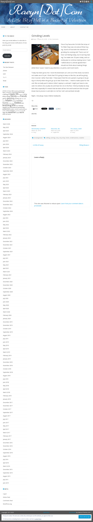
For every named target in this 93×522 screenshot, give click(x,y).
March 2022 (6, 231)
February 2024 (7, 154)
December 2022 (7, 201)
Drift (4, 74)
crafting (48, 138)
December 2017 (7, 402)
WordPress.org (7, 504)
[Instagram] (84, 1)
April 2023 (6, 188)
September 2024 (8, 134)
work (22, 112)
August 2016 (6, 456)
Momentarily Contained (38, 129)
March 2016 (6, 466)
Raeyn (34, 39)
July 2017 (5, 419)
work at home (7, 114)
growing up (17, 98)
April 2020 (6, 308)
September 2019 (8, 332)
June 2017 (6, 422)
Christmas (16, 91)
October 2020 (7, 288)
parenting (21, 107)
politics (12, 109)
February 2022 (7, 235)
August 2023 (6, 174)
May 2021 (6, 265)
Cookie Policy (37, 519)
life (14, 105)
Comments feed (8, 500)
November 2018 (8, 365)
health (8, 100)
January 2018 (7, 399)
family (14, 96)
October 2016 (7, 449)
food (18, 96)
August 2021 (6, 255)
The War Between (8, 67)
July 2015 (5, 479)
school (16, 109)
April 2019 (6, 349)
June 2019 (6, 342)
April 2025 (6, 131)
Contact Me (24, 27)
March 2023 (6, 191)
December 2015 (7, 469)
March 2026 (6, 124)
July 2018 (5, 379)
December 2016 (7, 443)
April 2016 (6, 463)
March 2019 (6, 352)
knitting (7, 105)
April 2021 (6, 268)
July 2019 (5, 339)
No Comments (54, 39)
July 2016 (5, 459)
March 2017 (6, 432)
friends (23, 96)
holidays (20, 101)
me (17, 105)
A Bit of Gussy (39, 145)
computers (8, 92)
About (12, 27)
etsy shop (62, 138)
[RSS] (88, 1)
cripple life (13, 94)
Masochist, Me (55, 129)
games (5, 98)
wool (17, 112)
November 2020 (8, 285)
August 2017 (6, 416)
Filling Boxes (83, 145)
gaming (10, 98)
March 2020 (6, 312)
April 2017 (6, 429)
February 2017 (7, 436)
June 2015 (6, 483)
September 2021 (8, 251)
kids (23, 103)
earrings (53, 138)
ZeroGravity (72, 512)
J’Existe (5, 70)
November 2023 (8, 164)
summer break (19, 110)
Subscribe (7, 56)
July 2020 (5, 298)
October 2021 (7, 248)
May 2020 (6, 305)
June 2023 (6, 181)
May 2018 (6, 385)
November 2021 (8, 245)
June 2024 (6, 144)
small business (74, 138)
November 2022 (8, 204)
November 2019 (8, 325)
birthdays (9, 91)
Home (3, 27)
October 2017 (7, 409)
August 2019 (6, 335)
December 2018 (7, 362)
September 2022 (8, 211)
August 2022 (6, 214)
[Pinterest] (86, 1)
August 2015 (6, 476)
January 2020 (7, 318)
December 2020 (7, 282)
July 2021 (5, 258)
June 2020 (6, 302)
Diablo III (21, 94)
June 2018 (6, 382)
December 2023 (7, 161)
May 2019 (6, 345)
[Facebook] (82, 1)
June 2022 (6, 221)
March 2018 (6, 392)
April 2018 (6, 389)
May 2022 (6, 225)
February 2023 (7, 194)
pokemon (6, 109)
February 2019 (7, 355)
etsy (57, 138)
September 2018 (8, 372)
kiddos (17, 102)
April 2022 (6, 228)
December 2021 (7, 241)
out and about (12, 107)
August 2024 (6, 137)
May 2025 (6, 127)
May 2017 (6, 426)
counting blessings (18, 92)
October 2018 (7, 369)
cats (12, 91)
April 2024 (6, 147)
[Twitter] (81, 1)
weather (81, 138)
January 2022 (7, 238)
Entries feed (6, 497)
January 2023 (7, 198)
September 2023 (8, 171)
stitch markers (10, 110)
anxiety (4, 91)
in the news (11, 103)
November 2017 (8, 406)
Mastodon (46, 512)
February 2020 (7, 315)
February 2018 (7, 396)
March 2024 (6, 151)
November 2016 (8, 446)
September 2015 (8, 473)
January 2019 (7, 359)
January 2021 (7, 278)
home (67, 138)
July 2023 (5, 178)
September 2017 (8, 412)
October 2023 (7, 167)
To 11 (4, 77)
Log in (5, 494)
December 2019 (7, 322)
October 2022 (7, 208)
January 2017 (7, 439)
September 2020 (8, 292)
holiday (14, 101)
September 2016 (8, 453)
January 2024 (7, 157)
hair (22, 98)
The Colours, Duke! (76, 129)
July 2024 (5, 141)
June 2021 (6, 261)
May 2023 (6, 184)
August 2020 (6, 295)
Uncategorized (38, 138)
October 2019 (7, 328)
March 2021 (6, 272)
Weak (4, 81)
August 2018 (6, 375)
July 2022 (5, 218)
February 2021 (7, 275)
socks (4, 110)
